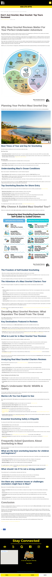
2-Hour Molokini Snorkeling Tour (36, 351)
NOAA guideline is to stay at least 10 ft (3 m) (20, 434)
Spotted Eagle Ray (5, 409)
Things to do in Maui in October (20, 156)
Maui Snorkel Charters (5, 19)
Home (2, 11)
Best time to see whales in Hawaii (19, 415)
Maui (4, 529)
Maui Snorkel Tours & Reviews (23, 362)
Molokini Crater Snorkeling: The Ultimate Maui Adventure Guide (13, 329)
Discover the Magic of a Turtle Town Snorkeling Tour (10, 521)
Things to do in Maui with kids (22, 466)
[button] (50, 3)
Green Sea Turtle (34, 403)
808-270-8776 (26, 7)
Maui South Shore (44, 188)
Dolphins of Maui (5, 411)
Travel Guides (6, 11)
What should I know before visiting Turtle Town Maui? (33, 332)
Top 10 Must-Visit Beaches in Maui (28, 203)
